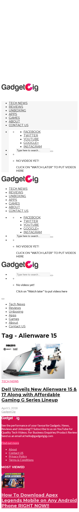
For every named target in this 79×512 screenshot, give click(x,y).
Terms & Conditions (21, 460)
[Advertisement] (39, 41)
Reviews (16, 107)
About (14, 121)
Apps (13, 114)
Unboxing (17, 110)
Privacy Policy (18, 456)
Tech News (18, 103)
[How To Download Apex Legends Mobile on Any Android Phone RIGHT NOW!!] (12, 487)
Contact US (18, 125)
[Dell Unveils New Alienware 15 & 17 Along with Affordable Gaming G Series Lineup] (33, 377)
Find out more (10, 443)
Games (14, 118)
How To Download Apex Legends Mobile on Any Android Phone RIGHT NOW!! (39, 500)
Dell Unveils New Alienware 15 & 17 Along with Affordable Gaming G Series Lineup (39, 395)
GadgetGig (8, 411)
